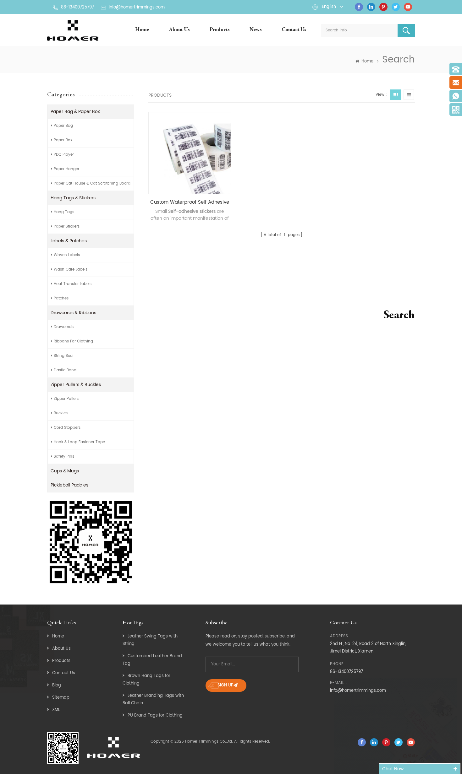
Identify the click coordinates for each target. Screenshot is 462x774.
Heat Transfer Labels (72, 284)
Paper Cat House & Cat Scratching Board (92, 183)
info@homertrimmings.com (137, 7)
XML (56, 710)
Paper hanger (66, 169)
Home (142, 30)
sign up (225, 685)
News (256, 30)
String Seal (64, 356)
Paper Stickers (67, 226)
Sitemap (60, 697)
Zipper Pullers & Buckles (76, 384)
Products (220, 30)
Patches (61, 298)
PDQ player (64, 155)
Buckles (61, 413)
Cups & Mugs (65, 471)
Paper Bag (63, 126)
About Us (179, 30)
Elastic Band (65, 370)
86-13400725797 (77, 7)
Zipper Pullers (66, 399)
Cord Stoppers (67, 428)
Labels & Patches (69, 241)
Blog (56, 685)
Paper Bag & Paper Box (75, 111)
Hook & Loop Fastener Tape (79, 442)
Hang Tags (64, 212)
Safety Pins (64, 457)
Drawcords (64, 327)
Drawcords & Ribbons (73, 312)
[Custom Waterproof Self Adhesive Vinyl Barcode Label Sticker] (190, 153)
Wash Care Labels (70, 269)
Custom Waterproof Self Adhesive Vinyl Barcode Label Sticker (189, 202)
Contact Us (294, 30)
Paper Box (63, 140)
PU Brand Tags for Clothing (155, 715)
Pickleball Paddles (69, 485)
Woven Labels (67, 255)
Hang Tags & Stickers (73, 198)
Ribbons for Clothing (73, 341)
